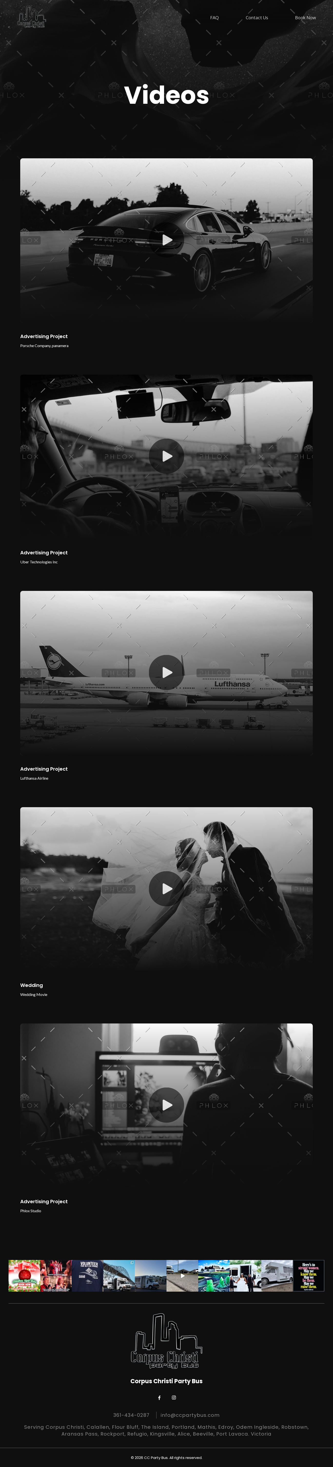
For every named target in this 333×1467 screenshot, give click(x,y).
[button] (166, 240)
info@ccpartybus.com (190, 1415)
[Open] (24, 1276)
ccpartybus (24, 1263)
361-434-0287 (131, 1415)
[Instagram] (37, 1288)
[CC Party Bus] (31, 17)
